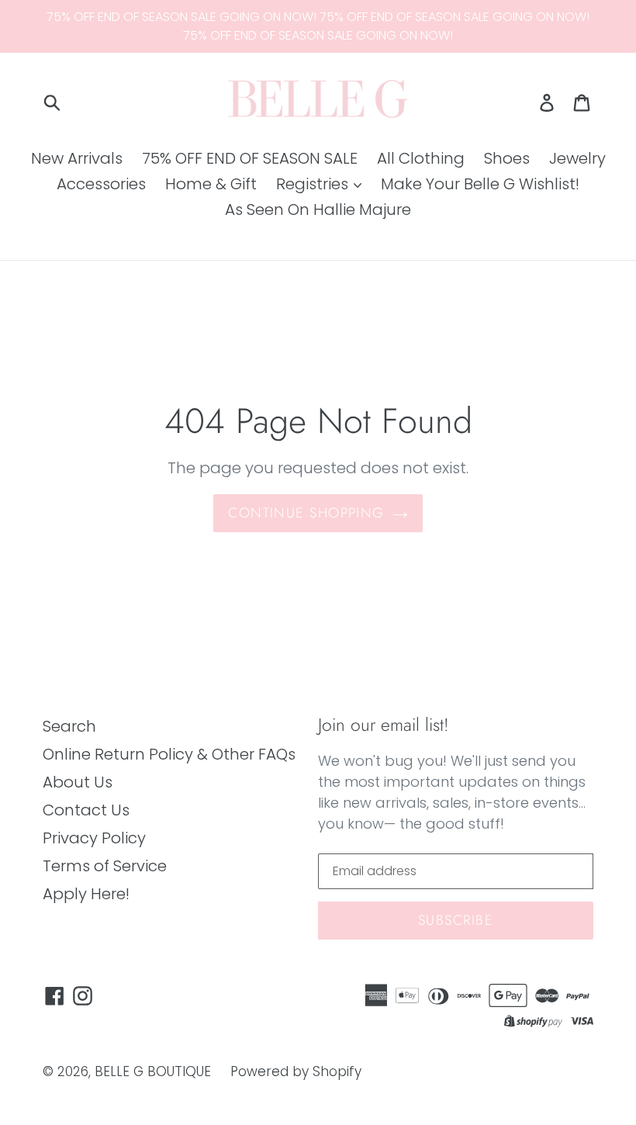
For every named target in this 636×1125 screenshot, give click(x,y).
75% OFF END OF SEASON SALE (250, 158)
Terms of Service (105, 866)
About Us (77, 782)
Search (69, 726)
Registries (314, 184)
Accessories (101, 184)
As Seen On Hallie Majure (318, 209)
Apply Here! (86, 894)
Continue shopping (306, 513)
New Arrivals (77, 158)
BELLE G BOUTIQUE (153, 1071)
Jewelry (577, 158)
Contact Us (86, 810)
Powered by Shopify (295, 1071)
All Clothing (421, 158)
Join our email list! (383, 725)
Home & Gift (211, 184)
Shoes (507, 158)
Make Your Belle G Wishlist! (480, 184)
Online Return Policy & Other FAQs (169, 754)
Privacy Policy (94, 838)
